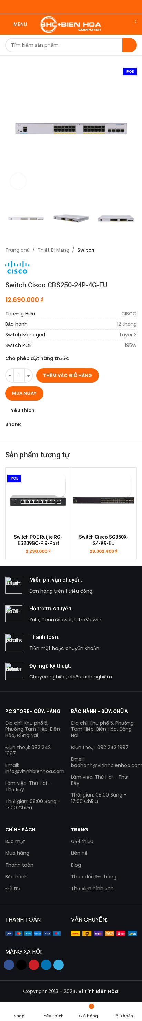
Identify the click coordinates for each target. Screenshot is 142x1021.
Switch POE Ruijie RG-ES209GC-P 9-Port (38, 540)
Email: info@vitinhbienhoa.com (33, 768)
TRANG (79, 829)
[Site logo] (71, 24)
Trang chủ (17, 249)
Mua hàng (17, 853)
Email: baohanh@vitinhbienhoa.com (104, 762)
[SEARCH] (129, 45)
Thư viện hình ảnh (92, 888)
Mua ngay (24, 393)
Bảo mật (15, 841)
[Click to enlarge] (18, 181)
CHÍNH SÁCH (20, 829)
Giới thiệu (82, 841)
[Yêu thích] (59, 479)
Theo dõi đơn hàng (93, 876)
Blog (76, 865)
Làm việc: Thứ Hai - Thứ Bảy (28, 786)
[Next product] (133, 249)
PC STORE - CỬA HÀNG (33, 711)
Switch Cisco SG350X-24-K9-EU (104, 540)
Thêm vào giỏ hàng (67, 375)
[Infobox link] (71, 586)
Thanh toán (19, 865)
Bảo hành (16, 876)
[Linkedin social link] (49, 424)
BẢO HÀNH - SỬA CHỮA (99, 711)
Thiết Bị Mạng (53, 249)
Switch (85, 249)
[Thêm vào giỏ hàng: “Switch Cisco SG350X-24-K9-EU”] (125, 491)
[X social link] (33, 424)
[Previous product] (119, 249)
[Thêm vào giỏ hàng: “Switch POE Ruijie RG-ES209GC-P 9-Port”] (59, 491)
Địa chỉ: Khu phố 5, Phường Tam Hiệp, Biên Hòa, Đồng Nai (32, 729)
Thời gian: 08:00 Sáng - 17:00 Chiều (33, 804)
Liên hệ (79, 853)
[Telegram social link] (57, 424)
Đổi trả (12, 888)
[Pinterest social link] (41, 424)
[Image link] (33, 933)
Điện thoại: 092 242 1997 (28, 750)
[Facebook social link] (25, 424)
